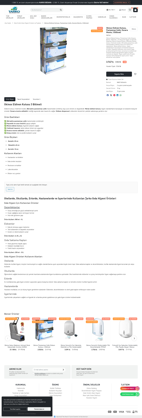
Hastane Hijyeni (91, 398)
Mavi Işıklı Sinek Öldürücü (91, 395)
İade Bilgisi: (109, 91)
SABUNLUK (102, 17)
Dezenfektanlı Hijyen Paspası (92, 391)
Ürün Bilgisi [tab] (10, 99)
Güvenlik (21, 391)
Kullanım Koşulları (55, 391)
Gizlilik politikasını (40, 373)
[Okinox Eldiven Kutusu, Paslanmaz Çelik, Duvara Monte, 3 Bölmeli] (54, 50)
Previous (8, 338)
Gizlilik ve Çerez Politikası (28, 413)
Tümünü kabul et (39, 409)
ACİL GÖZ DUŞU (33, 17)
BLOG (124, 17)
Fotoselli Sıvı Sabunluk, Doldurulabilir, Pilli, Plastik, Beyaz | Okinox (125, 346)
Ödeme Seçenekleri (55, 393)
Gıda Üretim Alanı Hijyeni (91, 393)
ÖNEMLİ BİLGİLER (91, 384)
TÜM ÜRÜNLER (9, 17)
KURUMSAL (20, 384)
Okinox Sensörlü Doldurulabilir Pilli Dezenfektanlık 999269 (98, 346)
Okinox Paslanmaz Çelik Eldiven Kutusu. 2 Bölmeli (44, 346)
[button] (60, 10)
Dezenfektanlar (12, 207)
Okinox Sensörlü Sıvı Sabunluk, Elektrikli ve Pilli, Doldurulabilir (71, 346)
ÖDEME (55, 384)
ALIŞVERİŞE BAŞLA (120, 2)
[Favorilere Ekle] (135, 74)
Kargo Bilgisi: (110, 85)
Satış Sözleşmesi (55, 395)
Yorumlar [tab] (36, 99)
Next (134, 338)
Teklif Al (10, 189)
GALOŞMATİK (78, 17)
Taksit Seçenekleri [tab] (23, 99)
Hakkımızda (21, 388)
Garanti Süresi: (110, 88)
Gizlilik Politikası (55, 388)
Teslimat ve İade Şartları (20, 393)
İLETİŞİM (132, 17)
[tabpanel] (71, 203)
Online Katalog (92, 388)
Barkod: (108, 82)
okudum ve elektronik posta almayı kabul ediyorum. (49, 374)
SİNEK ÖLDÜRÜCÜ (113, 17)
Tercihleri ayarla (15, 409)
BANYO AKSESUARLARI (46, 17)
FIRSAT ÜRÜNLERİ (21, 17)
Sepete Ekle (119, 74)
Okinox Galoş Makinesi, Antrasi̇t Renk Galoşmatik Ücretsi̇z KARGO (17, 346)
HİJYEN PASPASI (89, 17)
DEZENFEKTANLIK (63, 17)
